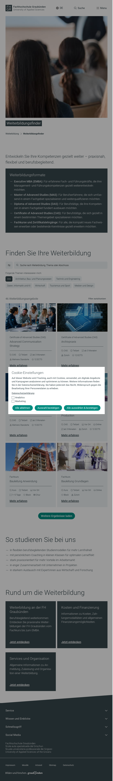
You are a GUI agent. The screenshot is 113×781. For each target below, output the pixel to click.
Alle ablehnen (22, 408)
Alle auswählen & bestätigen (82, 408)
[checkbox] (55, 397)
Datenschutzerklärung (23, 393)
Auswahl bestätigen (48, 408)
